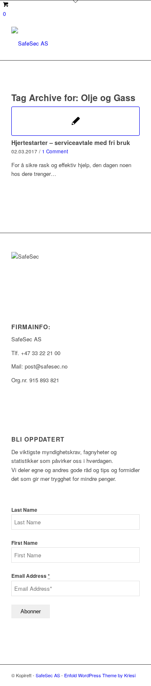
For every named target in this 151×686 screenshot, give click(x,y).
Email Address (30, 575)
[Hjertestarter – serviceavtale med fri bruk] (75, 121)
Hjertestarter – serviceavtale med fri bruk (70, 142)
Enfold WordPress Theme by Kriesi (99, 675)
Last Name (24, 509)
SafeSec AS (48, 675)
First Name (24, 542)
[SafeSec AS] (62, 43)
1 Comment (55, 151)
